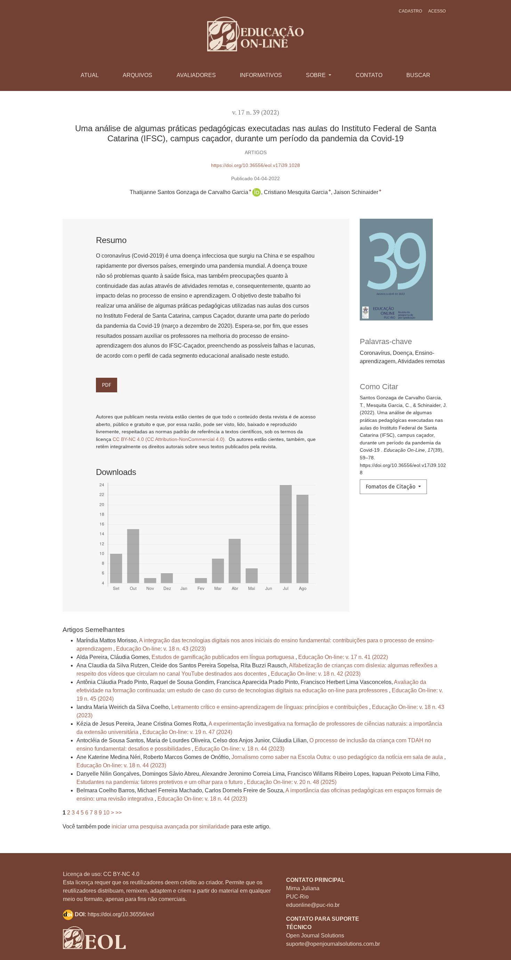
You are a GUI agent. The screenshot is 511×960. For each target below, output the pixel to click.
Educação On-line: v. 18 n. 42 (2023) (315, 674)
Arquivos (137, 75)
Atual (90, 75)
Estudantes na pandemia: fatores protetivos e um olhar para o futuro (160, 782)
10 (106, 813)
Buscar (418, 75)
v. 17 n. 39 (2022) (255, 112)
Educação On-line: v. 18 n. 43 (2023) (161, 649)
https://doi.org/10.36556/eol (121, 914)
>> (118, 813)
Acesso (437, 11)
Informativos (261, 75)
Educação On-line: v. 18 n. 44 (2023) (239, 749)
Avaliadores (196, 75)
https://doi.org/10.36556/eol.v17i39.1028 (255, 165)
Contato (369, 75)
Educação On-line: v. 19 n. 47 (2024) (187, 732)
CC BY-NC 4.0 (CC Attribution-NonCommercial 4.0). (170, 439)
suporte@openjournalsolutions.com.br (333, 944)
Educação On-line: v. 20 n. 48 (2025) (291, 782)
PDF (106, 385)
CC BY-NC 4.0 (121, 874)
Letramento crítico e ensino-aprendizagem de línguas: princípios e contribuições (270, 707)
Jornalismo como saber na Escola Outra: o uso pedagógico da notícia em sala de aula (338, 757)
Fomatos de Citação (391, 486)
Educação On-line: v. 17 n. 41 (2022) (343, 657)
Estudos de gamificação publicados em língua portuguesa (223, 657)
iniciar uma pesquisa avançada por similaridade (170, 826)
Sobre (316, 75)
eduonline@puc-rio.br (313, 905)
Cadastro (410, 11)
